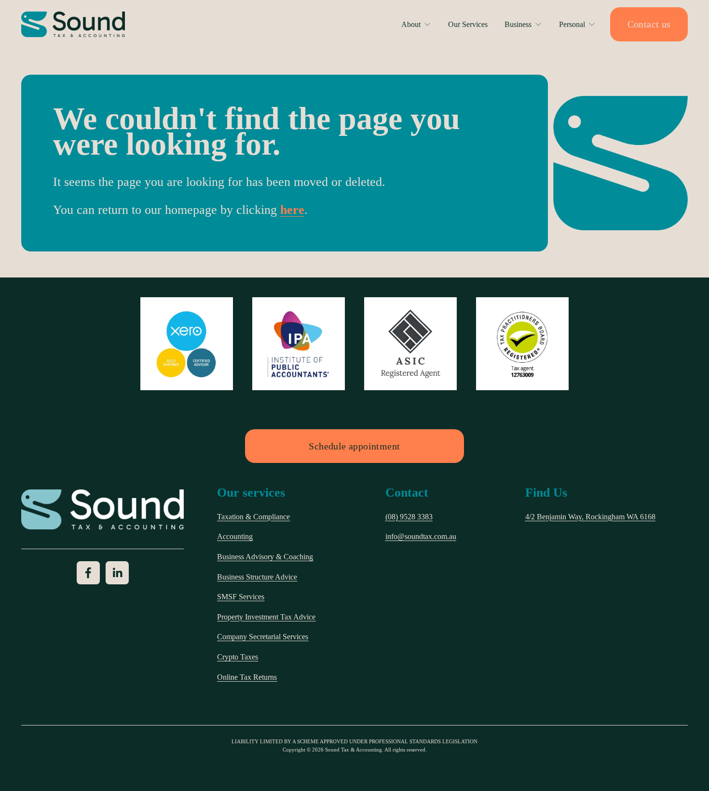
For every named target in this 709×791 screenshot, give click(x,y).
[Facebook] (88, 572)
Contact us (649, 24)
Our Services (468, 24)
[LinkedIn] (117, 572)
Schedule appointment (354, 446)
